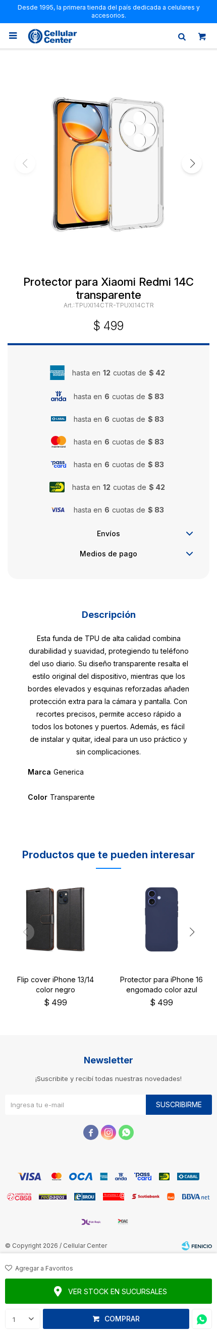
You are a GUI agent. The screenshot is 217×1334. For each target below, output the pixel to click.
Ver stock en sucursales (117, 1291)
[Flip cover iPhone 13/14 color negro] (55, 919)
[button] (182, 35)
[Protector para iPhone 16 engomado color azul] (161, 919)
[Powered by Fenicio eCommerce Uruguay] (197, 1245)
